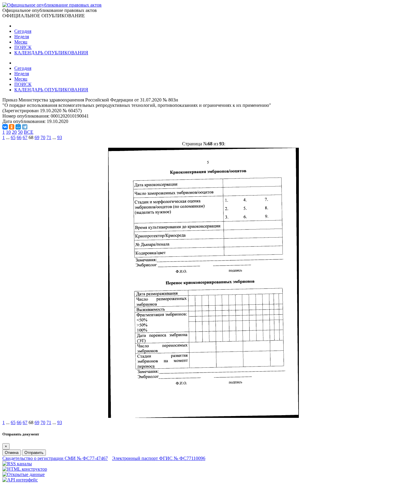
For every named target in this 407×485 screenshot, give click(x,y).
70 (43, 137)
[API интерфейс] (20, 479)
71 (48, 137)
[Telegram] (24, 127)
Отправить (34, 452)
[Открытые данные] (23, 474)
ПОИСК (23, 47)
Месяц (20, 41)
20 (14, 132)
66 (19, 137)
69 (37, 137)
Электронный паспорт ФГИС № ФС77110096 (158, 458)
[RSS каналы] (17, 463)
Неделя (21, 36)
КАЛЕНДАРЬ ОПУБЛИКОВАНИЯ (51, 52)
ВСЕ (28, 132)
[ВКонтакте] (5, 127)
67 (25, 137)
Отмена (11, 452)
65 (13, 137)
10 (8, 132)
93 (59, 137)
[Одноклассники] (11, 127)
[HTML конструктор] (24, 469)
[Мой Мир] (18, 127)
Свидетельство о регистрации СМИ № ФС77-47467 (55, 458)
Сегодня (22, 31)
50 (20, 132)
